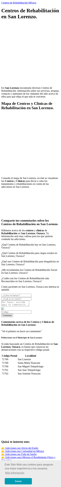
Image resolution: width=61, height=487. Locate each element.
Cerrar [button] (18, 481)
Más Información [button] (14, 472)
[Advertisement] (30, 53)
